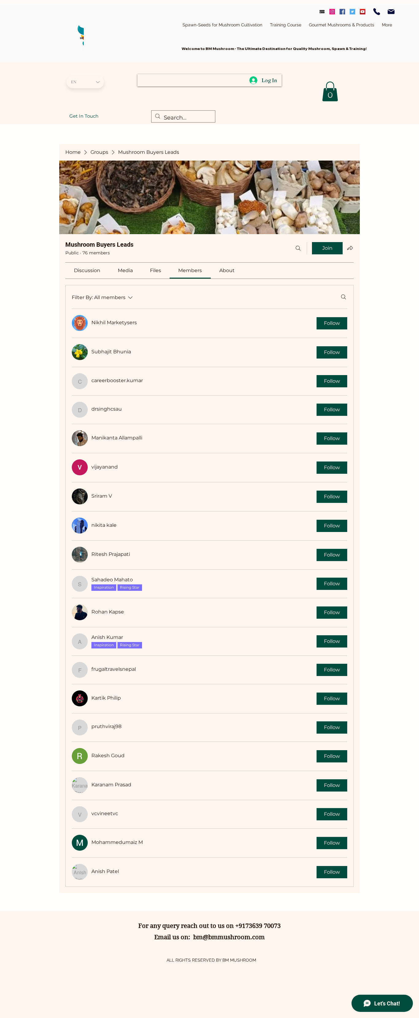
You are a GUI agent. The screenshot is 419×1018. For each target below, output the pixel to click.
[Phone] (376, 11)
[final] (322, 11)
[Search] (298, 248)
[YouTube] (362, 11)
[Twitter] (352, 11)
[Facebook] (342, 11)
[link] (87, 270)
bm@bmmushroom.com (229, 937)
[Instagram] (332, 11)
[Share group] (350, 248)
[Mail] (391, 12)
